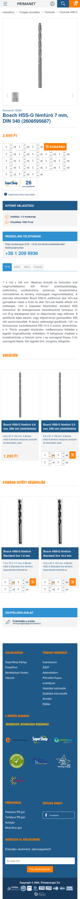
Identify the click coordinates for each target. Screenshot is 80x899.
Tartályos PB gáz (15, 817)
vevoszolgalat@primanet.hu (27, 623)
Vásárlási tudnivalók (54, 688)
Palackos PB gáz (15, 812)
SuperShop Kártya (16, 662)
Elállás (46, 704)
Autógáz (10, 822)
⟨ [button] (7, 95)
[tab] (7, 267)
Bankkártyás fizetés (16, 672)
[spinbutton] (6, 146)
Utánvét (9, 678)
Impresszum (50, 662)
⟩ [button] (72, 95)
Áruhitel (47, 699)
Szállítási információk (55, 693)
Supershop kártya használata (21, 194)
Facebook (54, 815)
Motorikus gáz (13, 827)
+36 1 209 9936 (21, 253)
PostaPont (11, 667)
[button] (11, 145)
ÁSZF (46, 667)
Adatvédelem (50, 672)
